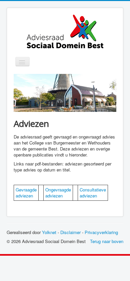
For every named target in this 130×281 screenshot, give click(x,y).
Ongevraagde (58, 189)
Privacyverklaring (101, 232)
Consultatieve (93, 189)
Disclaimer (70, 232)
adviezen (24, 195)
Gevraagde (26, 189)
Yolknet (49, 232)
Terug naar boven (106, 241)
